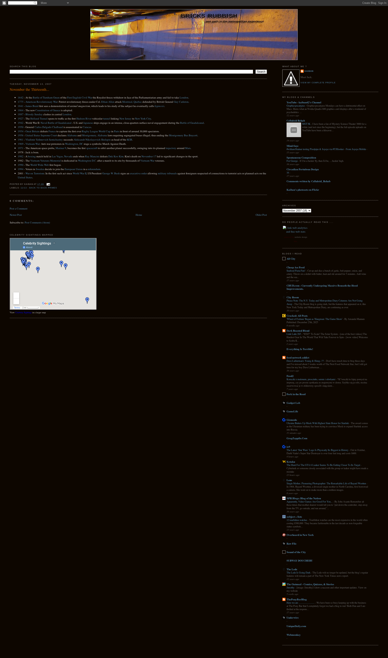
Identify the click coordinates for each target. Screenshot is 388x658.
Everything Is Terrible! (300, 349)
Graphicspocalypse (296, 105)
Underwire (293, 617)
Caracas (87, 127)
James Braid (32, 106)
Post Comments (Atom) (37, 222)
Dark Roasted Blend (298, 330)
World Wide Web (39, 165)
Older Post (261, 215)
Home (139, 215)
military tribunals (167, 173)
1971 (20, 148)
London (184, 97)
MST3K (306, 123)
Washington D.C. (87, 160)
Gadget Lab (293, 403)
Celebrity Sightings (23, 312)
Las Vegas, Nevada (62, 156)
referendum (94, 169)
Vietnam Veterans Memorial (45, 160)
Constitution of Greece (47, 110)
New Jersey (125, 118)
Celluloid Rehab (296, 120)
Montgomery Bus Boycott (183, 135)
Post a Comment (18, 208)
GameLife (292, 411)
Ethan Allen (107, 102)
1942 (20, 123)
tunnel (106, 118)
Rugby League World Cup (96, 131)
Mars (188, 148)
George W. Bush (111, 173)
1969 (20, 144)
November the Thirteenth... (29, 89)
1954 (20, 131)
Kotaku (291, 461)
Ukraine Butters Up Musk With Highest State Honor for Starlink (318, 423)
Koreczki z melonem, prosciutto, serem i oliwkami (311, 379)
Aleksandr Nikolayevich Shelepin (92, 139)
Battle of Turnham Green (46, 97)
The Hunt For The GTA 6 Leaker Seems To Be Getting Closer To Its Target (324, 465)
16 (288, 172)
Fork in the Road (296, 394)
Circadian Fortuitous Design (303, 169)
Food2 (290, 376)
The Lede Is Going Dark (299, 572)
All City (291, 258)
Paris (116, 131)
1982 (20, 156)
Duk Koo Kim (115, 156)
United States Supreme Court (41, 135)
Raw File (291, 543)
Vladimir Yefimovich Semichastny (44, 139)
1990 (20, 165)
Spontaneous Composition (301, 157)
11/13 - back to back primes (39, 188)
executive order (138, 173)
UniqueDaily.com (296, 626)
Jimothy (291, 587)
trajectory (171, 148)
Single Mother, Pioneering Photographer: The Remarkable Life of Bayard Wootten (327, 483)
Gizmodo (292, 420)
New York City (143, 118)
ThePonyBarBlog (297, 599)
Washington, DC (74, 144)
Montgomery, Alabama (94, 135)
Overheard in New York (300, 535)
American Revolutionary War (41, 102)
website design (301, 237)
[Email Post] (48, 184)
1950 (20, 127)
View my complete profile (318, 82)
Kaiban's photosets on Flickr (303, 189)
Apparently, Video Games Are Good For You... (310, 501)
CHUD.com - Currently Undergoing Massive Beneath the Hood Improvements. (322, 287)
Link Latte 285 (294, 333)
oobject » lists (294, 516)
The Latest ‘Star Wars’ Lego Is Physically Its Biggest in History (318, 450)
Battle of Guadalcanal (192, 123)
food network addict (298, 357)
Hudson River (84, 118)
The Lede (292, 569)
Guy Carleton (181, 102)
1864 (20, 110)
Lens (289, 480)
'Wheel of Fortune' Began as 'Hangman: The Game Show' (315, 319)
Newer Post (16, 215)
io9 (288, 447)
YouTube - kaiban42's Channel (304, 102)
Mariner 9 (61, 148)
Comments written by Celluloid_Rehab (308, 181)
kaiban (309, 71)
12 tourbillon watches (297, 520)
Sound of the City (296, 552)
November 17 (148, 156)
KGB (129, 139)
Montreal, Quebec (132, 102)
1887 (20, 114)
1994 (20, 169)
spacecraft (91, 148)
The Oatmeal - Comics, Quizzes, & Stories (310, 584)
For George (292, 160)
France (52, 131)
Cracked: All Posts (297, 315)
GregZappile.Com (297, 438)
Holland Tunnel (38, 118)
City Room (293, 297)
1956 (20, 135)
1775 (20, 102)
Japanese (88, 123)
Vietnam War (32, 144)
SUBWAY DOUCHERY (300, 560)
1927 (20, 118)
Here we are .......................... (301, 602)
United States (25, 177)
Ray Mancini (92, 156)
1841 (20, 106)
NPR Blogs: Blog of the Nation (304, 498)
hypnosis (159, 106)
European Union (74, 169)
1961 (20, 139)
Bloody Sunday (34, 114)
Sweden (40, 169)
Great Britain (32, 131)
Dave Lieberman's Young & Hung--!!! (306, 360)
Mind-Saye (292, 146)
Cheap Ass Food (296, 267)
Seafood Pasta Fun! (296, 270)
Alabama (72, 135)
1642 (20, 97)
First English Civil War (79, 97)
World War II (79, 173)
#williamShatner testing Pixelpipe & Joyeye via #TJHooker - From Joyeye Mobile (327, 149)
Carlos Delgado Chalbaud (49, 127)
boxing (32, 156)
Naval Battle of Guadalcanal (56, 123)
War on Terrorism (34, 173)
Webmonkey (294, 635)
